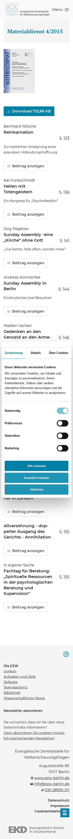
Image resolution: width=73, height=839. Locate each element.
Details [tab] (36, 353)
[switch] (62, 423)
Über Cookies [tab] (58, 353)
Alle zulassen (36, 466)
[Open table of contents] (64, 812)
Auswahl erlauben (36, 477)
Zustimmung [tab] (14, 353)
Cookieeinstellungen (51, 811)
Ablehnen (36, 489)
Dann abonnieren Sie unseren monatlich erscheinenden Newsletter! (34, 735)
